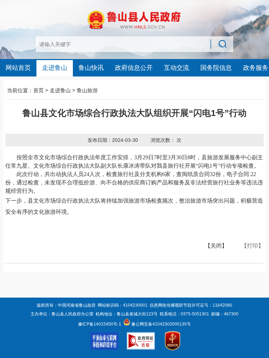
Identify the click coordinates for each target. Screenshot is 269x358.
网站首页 (18, 67)
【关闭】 (216, 246)
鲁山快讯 (91, 67)
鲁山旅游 (87, 90)
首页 (38, 90)
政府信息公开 (134, 67)
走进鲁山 (54, 67)
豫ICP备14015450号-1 (99, 324)
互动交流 (176, 67)
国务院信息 (216, 67)
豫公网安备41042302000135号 (160, 324)
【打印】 (252, 246)
